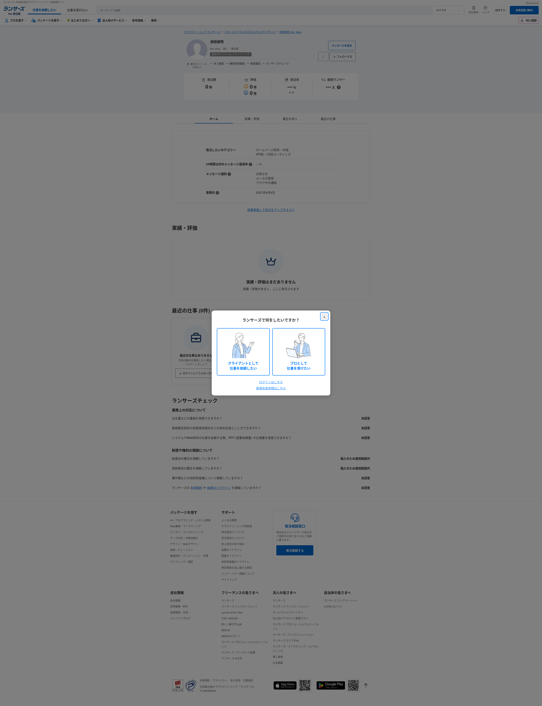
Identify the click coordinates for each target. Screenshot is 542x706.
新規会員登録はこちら (271, 388)
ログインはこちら (271, 382)
